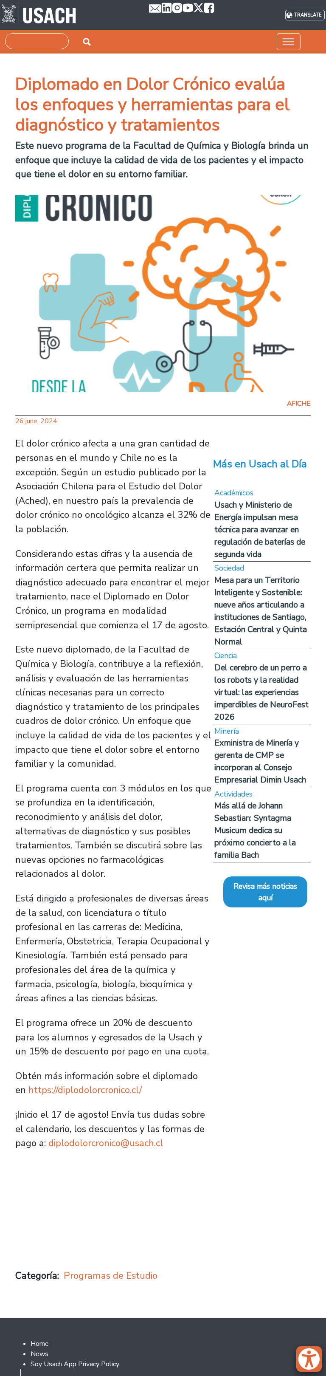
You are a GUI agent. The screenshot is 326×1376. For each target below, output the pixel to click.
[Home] (39, 15)
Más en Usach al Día (260, 464)
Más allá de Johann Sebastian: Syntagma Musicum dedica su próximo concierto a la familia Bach (255, 830)
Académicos (233, 493)
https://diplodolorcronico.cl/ (85, 1089)
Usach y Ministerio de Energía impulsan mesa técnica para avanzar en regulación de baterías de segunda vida (259, 529)
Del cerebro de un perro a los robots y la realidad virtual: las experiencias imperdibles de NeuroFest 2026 (261, 692)
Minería (226, 731)
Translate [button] (308, 15)
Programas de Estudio (110, 1275)
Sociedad (229, 568)
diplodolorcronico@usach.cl (105, 1143)
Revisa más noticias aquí (265, 891)
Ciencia (225, 655)
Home (40, 1343)
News (39, 1354)
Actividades (233, 794)
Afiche (299, 403)
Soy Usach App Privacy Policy (75, 1364)
